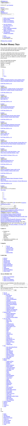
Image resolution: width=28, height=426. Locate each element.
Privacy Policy (6, 271)
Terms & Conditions (8, 269)
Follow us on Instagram (8, 22)
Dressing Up (9, 338)
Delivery (5, 258)
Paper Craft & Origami (11, 304)
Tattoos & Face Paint (11, 310)
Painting (8, 305)
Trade (4, 267)
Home (4, 413)
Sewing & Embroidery (11, 299)
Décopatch (8, 370)
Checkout (11, 5)
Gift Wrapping (6, 260)
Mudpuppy (8, 384)
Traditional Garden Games (12, 396)
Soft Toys (8, 332)
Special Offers (9, 252)
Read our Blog (6, 19)
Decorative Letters (10, 307)
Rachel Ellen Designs (11, 389)
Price (2, 202)
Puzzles (8, 336)
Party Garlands (9, 353)
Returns (5, 259)
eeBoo (7, 372)
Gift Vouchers (6, 421)
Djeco (7, 371)
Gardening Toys (10, 323)
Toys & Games (9, 250)
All (14, 202)
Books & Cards (9, 248)
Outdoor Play (9, 344)
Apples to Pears (9, 361)
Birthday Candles (10, 354)
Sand (7, 322)
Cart (7, 5)
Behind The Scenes (7, 265)
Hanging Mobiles (10, 325)
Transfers (8, 300)
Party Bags (8, 357)
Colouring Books (10, 314)
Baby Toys (8, 319)
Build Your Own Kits (11, 301)
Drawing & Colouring (11, 303)
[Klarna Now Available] (6, 40)
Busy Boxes (9, 295)
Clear (22, 202)
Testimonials (6, 268)
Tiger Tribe (8, 394)
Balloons (8, 349)
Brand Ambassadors (8, 264)
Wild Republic (9, 398)
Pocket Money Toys (10, 326)
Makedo (8, 380)
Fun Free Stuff (6, 422)
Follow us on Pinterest (8, 20)
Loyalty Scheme (7, 263)
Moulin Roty (9, 383)
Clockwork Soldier (10, 367)
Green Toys (9, 378)
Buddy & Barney (10, 365)
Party (7, 251)
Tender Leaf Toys (10, 393)
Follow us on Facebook (8, 18)
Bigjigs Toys (9, 362)
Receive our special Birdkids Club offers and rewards (13, 283)
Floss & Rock (9, 376)
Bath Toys (8, 327)
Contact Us (6, 405)
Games (7, 335)
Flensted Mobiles (10, 375)
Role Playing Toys (10, 339)
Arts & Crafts (9, 247)
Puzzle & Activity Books (12, 317)
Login (4, 406)
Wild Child (8, 397)
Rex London (9, 390)
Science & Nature (10, 341)
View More (3, 190)
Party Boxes (9, 348)
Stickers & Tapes (10, 308)
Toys (7, 331)
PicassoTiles (9, 388)
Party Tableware (10, 356)
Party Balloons (9, 350)
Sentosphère (9, 392)
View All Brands (10, 400)
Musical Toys (9, 340)
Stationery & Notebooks (11, 309)
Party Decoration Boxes (11, 347)
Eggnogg (8, 374)
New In (8, 246)
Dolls (7, 330)
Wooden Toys (9, 334)
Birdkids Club (6, 262)
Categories (3, 212)
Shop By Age (4, 223)
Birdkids (8, 363)
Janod (7, 379)
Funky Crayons (9, 298)
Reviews (3, 7)
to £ (15, 205)
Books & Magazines (11, 313)
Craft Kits (8, 296)
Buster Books (9, 366)
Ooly (7, 385)
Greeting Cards (9, 316)
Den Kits (8, 343)
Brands (2, 208)
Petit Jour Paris (9, 387)
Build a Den (9, 321)
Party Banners (9, 352)
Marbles (8, 329)
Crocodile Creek (10, 369)
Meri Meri (8, 381)
